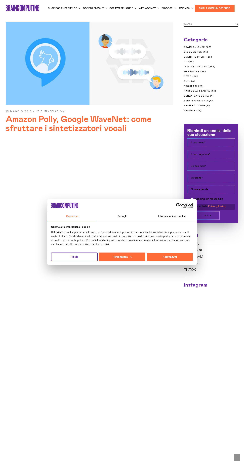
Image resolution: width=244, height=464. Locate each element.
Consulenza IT (93, 8)
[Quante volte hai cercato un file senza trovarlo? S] (204, 313)
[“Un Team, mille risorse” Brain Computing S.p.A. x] (232, 296)
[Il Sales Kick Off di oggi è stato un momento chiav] (232, 330)
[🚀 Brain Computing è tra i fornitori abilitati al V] (204, 296)
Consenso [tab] (72, 216)
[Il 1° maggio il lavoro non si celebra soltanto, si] (218, 321)
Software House (121, 8)
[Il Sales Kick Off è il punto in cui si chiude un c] (218, 330)
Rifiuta (74, 256)
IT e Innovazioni (51, 111)
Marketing (192, 72)
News (188, 76)
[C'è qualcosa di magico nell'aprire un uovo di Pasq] (190, 330)
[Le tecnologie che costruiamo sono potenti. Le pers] (232, 313)
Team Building (194, 106)
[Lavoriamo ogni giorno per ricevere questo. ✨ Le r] (218, 304)
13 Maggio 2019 (19, 111)
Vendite (190, 111)
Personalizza (120, 256)
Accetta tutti (170, 256)
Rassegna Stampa (197, 91)
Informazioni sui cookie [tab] (171, 216)
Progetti (190, 86)
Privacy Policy (217, 206)
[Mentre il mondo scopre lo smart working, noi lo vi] (232, 321)
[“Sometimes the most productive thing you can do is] (190, 296)
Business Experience (62, 8)
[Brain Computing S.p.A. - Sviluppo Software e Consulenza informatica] (22, 8)
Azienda (184, 8)
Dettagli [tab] (122, 216)
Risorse (167, 8)
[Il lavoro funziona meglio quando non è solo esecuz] (218, 296)
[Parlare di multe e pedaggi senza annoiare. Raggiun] (204, 321)
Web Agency (147, 8)
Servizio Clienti (196, 101)
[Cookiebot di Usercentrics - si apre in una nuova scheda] (178, 205)
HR (186, 62)
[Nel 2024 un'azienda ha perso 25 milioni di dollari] (190, 321)
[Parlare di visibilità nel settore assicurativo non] (190, 313)
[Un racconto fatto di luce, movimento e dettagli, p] (204, 304)
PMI (186, 81)
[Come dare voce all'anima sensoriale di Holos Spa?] (218, 313)
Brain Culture (194, 47)
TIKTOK (190, 269)
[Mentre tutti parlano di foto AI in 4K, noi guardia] (232, 304)
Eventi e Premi (195, 57)
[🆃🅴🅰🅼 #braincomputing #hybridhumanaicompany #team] (204, 330)
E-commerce (193, 52)
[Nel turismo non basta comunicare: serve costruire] (190, 304)
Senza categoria (196, 96)
